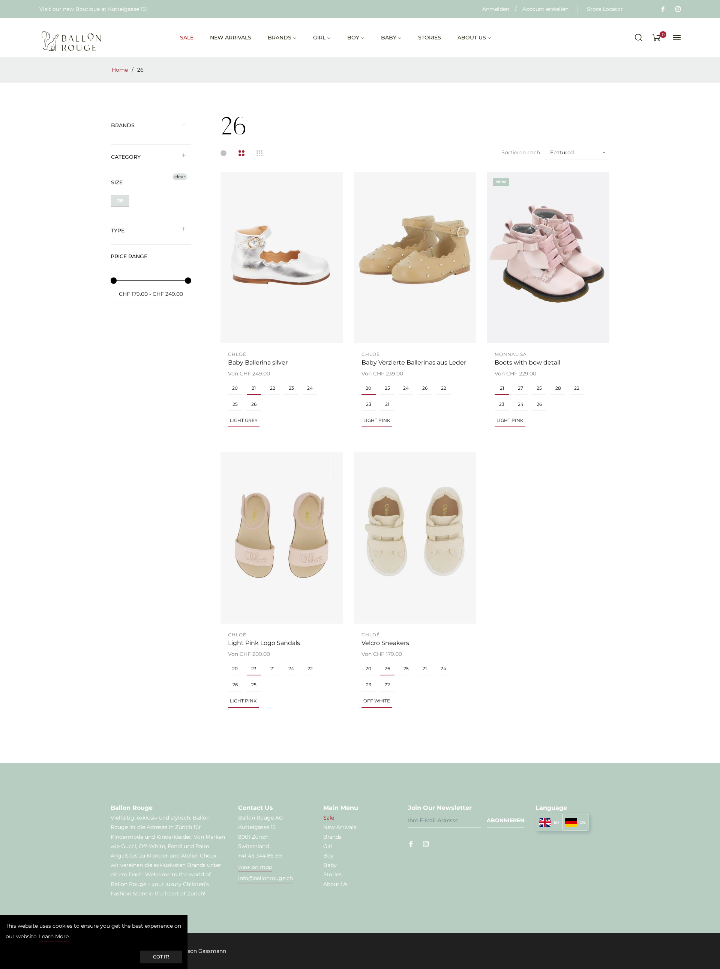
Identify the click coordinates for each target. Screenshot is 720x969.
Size (117, 182)
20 (235, 388)
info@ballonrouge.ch (265, 878)
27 (520, 388)
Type (117, 230)
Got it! (161, 957)
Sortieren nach (520, 152)
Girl (328, 846)
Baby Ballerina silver (258, 362)
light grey (244, 420)
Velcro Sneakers (385, 643)
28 (558, 388)
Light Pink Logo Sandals (264, 643)
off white (376, 701)
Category (126, 157)
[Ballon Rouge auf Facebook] (663, 9)
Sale (328, 817)
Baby (330, 865)
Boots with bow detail (527, 362)
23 (291, 388)
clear (179, 176)
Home (120, 69)
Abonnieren (505, 820)
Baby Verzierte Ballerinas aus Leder (414, 362)
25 (235, 404)
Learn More (54, 936)
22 (272, 388)
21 (254, 388)
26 (120, 200)
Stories (332, 874)
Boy (328, 855)
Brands (123, 125)
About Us (335, 884)
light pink (376, 420)
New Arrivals (339, 827)
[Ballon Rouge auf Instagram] (678, 9)
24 (310, 388)
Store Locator (605, 9)
